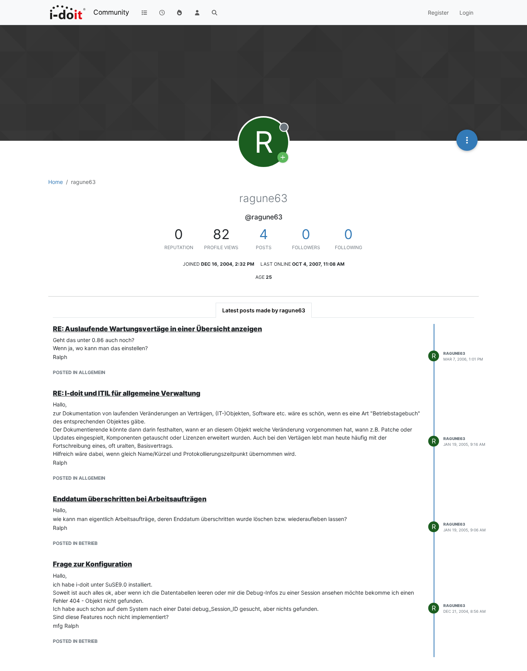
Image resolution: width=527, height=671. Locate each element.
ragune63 (454, 353)
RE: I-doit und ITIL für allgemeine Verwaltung (126, 393)
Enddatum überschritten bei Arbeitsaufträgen (129, 499)
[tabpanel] (263, 490)
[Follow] (282, 157)
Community (111, 12)
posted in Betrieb (75, 543)
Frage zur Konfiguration (92, 564)
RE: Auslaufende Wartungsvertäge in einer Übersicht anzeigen (157, 329)
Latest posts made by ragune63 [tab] (263, 310)
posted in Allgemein (79, 372)
